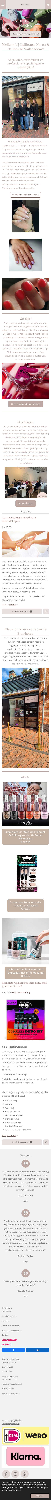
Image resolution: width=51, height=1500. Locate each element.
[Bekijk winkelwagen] (48, 4)
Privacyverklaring (9, 1340)
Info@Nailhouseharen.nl (12, 1384)
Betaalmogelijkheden (10, 1424)
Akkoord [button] (40, 1496)
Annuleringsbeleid (9, 1316)
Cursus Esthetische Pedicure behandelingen (19, 519)
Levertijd (5, 1321)
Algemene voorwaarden (11, 1330)
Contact (5, 1335)
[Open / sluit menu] (3, 4)
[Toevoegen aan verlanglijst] (46, 611)
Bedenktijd (6, 1344)
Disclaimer (6, 1311)
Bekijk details (9, 604)
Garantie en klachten (10, 1326)
